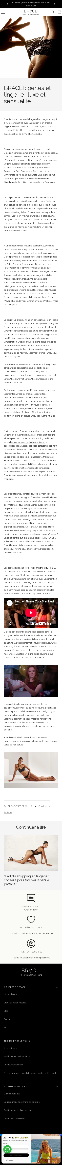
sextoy (46, 164)
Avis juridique (10, 1048)
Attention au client (16, 1086)
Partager (8, 812)
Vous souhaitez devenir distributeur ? (22, 1102)
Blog (6, 1011)
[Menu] (3, 12)
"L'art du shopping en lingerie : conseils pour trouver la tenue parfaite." (26, 880)
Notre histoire (10, 994)
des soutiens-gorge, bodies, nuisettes (27, 442)
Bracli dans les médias (15, 1002)
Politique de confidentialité (17, 1056)
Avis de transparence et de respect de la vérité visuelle (30, 1073)
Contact (8, 1019)
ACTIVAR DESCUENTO (16, 1155)
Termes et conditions (17, 1041)
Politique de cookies (13, 1064)
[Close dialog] (59, 1136)
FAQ (6, 1027)
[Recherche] (52, 12)
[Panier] (59, 12)
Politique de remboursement (18, 1110)
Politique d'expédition (14, 1118)
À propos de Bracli (15, 987)
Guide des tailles (12, 1093)
